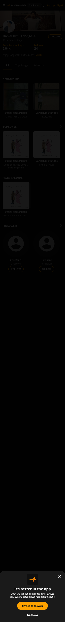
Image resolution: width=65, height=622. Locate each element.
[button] (32, 311)
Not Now (32, 614)
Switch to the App (32, 605)
